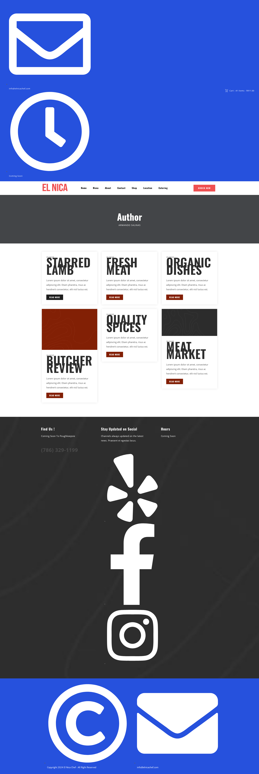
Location (147, 188)
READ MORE (54, 297)
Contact (121, 188)
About (108, 188)
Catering (163, 188)
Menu (96, 188)
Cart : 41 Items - (241, 91)
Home (84, 188)
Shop (134, 188)
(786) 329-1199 (59, 450)
